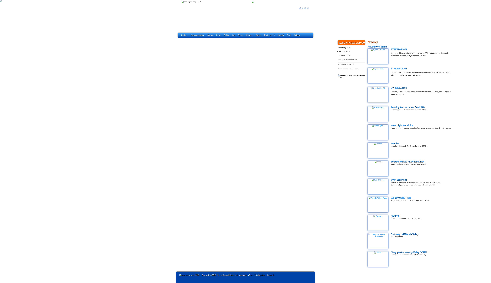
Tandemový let (269, 35)
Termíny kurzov (345, 51)
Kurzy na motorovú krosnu (348, 69)
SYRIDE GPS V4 (399, 49)
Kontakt (281, 35)
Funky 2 (395, 216)
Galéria (258, 35)
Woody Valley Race (401, 197)
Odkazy (297, 35)
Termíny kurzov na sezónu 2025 (407, 161)
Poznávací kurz (344, 55)
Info (233, 35)
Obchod (210, 35)
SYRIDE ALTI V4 (398, 88)
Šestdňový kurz (344, 48)
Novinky (184, 35)
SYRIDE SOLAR (398, 68)
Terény (240, 35)
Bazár (218, 35)
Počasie (249, 35)
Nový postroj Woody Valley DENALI (409, 252)
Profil (289, 35)
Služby (226, 35)
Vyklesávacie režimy (346, 64)
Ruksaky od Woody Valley (405, 234)
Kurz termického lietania (347, 60)
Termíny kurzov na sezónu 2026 (407, 107)
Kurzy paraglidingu (197, 35)
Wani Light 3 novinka (402, 125)
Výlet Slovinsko (399, 179)
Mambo (395, 143)
